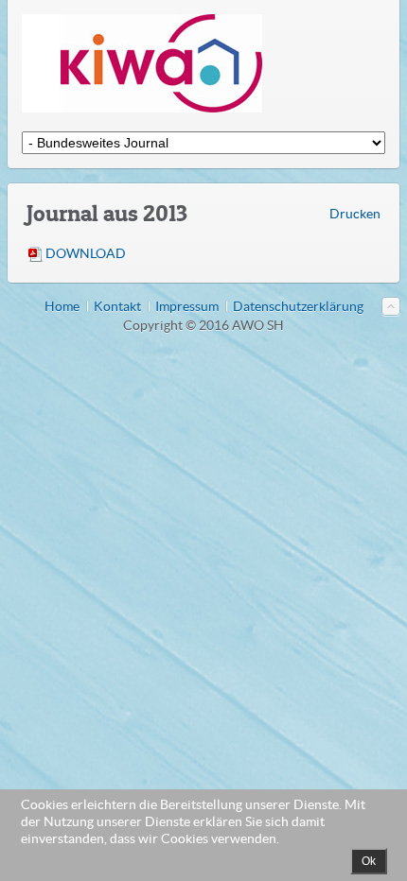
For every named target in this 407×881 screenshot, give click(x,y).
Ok (369, 861)
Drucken (354, 213)
